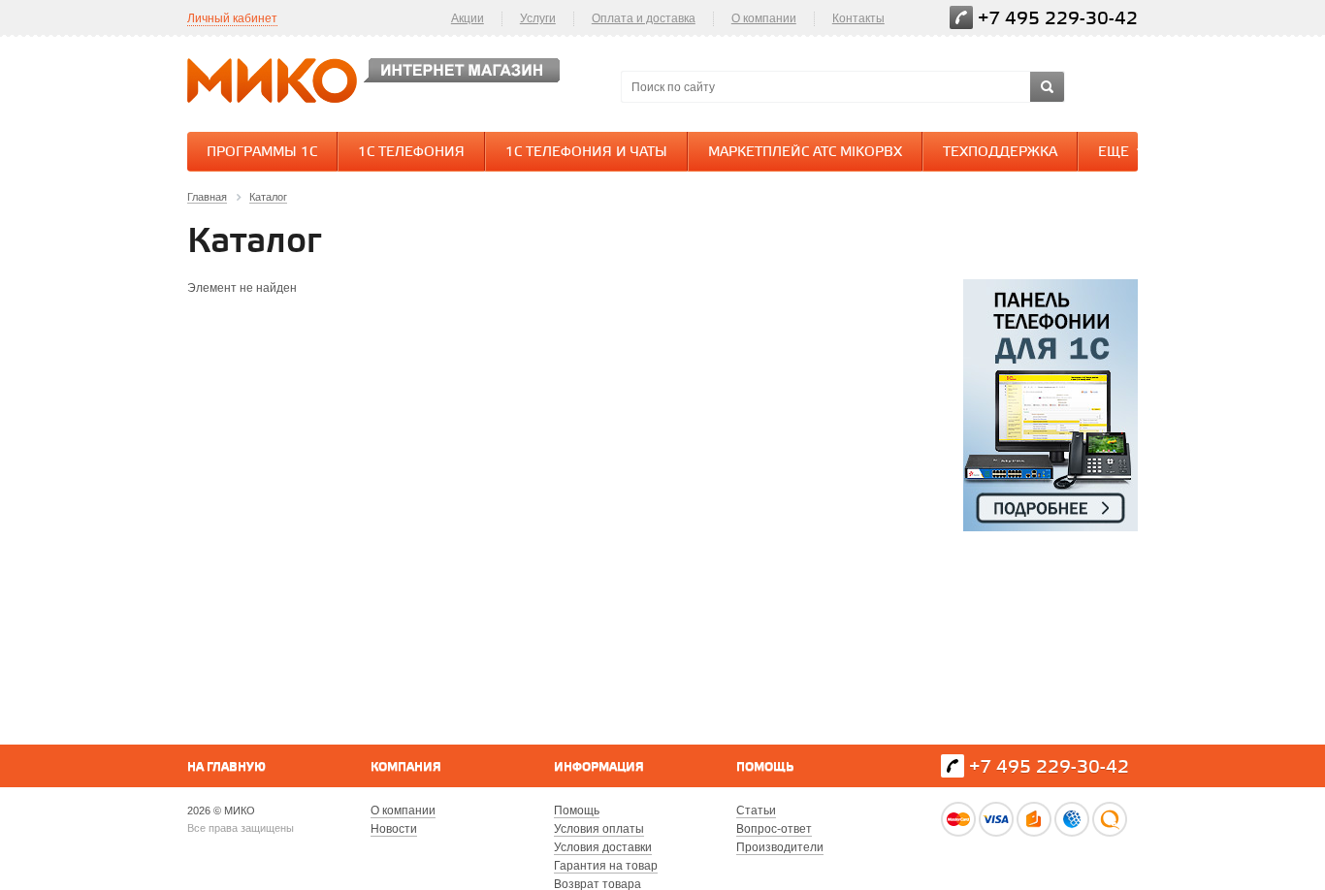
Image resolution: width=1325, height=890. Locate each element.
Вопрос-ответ (774, 829)
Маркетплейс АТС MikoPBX (805, 152)
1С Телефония (411, 152)
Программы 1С (262, 152)
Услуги (538, 18)
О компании (763, 18)
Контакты (858, 18)
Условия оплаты (599, 829)
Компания (406, 767)
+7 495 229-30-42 (1058, 19)
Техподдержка (1000, 152)
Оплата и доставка (643, 18)
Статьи (756, 810)
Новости (394, 829)
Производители (780, 847)
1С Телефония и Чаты (586, 152)
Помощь (764, 767)
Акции (467, 18)
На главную (226, 767)
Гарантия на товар (606, 866)
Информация (599, 767)
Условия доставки (603, 847)
